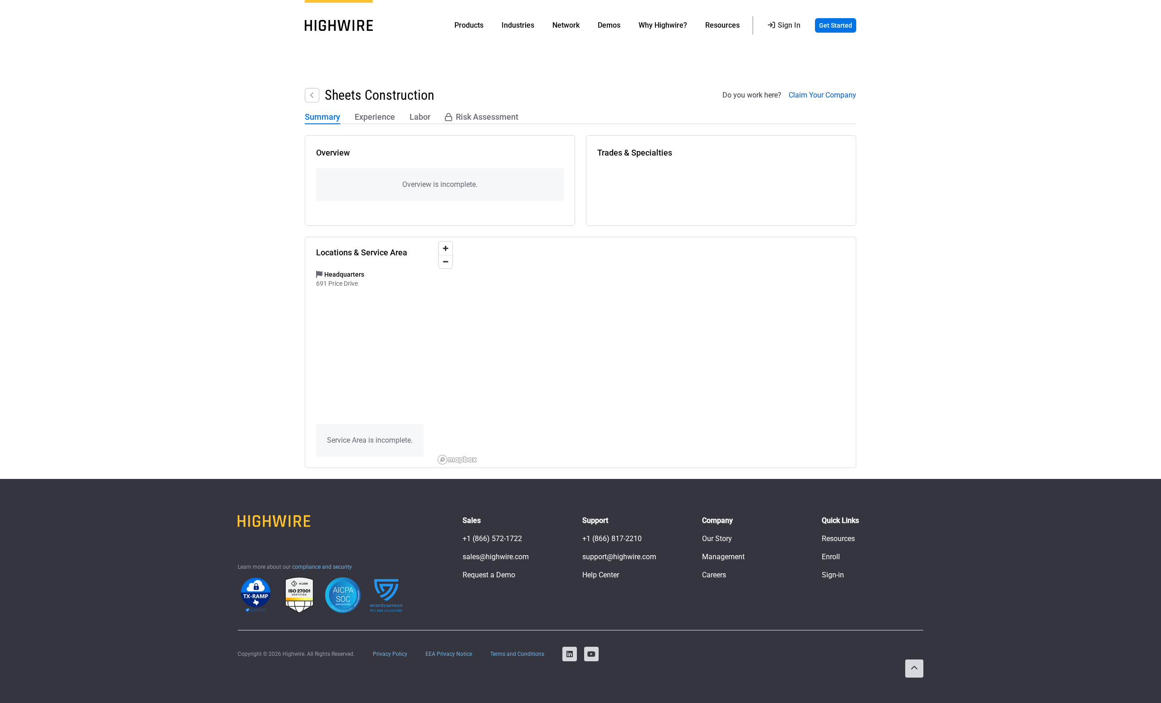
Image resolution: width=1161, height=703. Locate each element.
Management (723, 556)
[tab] (322, 117)
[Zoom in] (445, 248)
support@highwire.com (619, 556)
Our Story (717, 538)
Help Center (600, 575)
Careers (714, 575)
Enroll (831, 556)
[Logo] (339, 25)
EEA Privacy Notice (448, 654)
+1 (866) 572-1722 (492, 538)
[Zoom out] (445, 261)
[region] (645, 352)
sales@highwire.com (496, 556)
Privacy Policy (390, 654)
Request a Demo (489, 575)
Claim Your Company (822, 95)
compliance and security (322, 567)
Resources (838, 538)
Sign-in (833, 575)
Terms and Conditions (517, 654)
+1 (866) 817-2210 (612, 538)
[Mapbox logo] (457, 459)
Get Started (835, 25)
